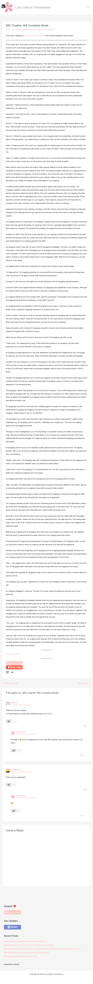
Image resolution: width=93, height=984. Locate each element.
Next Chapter (84, 683)
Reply (85, 726)
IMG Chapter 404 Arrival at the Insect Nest (20, 956)
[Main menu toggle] (88, 7)
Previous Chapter (10, 683)
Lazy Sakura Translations (32, 7)
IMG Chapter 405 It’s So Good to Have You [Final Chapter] (26, 953)
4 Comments (11, 29)
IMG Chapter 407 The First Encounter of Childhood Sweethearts (29, 945)
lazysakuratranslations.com (34, 36)
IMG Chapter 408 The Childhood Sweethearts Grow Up (25, 941)
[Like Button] (7, 672)
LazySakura (21, 732)
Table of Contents (13, 654)
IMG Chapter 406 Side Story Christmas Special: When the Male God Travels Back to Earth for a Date (42, 949)
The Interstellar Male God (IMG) (29, 29)
